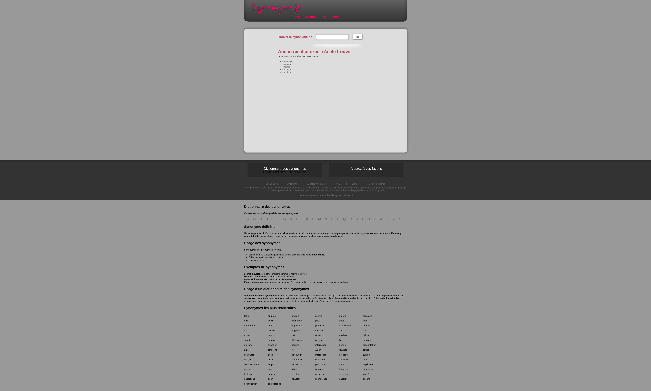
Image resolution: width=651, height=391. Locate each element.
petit (294, 335)
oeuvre (295, 345)
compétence (274, 383)
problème (297, 320)
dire (246, 330)
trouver (271, 330)
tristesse (248, 374)
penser (248, 369)
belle (270, 354)
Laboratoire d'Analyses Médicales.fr (336, 195)
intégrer (248, 359)
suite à (366, 354)
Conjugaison (272, 184)
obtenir (319, 335)
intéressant (321, 354)
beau (365, 359)
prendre (319, 325)
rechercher (321, 378)
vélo (304, 274)
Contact (355, 184)
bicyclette (257, 274)
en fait (342, 330)
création (296, 374)
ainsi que (344, 374)
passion (343, 378)
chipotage (287, 64)
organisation (250, 383)
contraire (367, 315)
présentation (369, 345)
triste (294, 369)
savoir (247, 340)
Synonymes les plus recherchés (270, 308)
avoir (270, 320)
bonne (342, 345)
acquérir (319, 374)
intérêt (366, 374)
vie (293, 349)
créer (365, 320)
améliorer (368, 369)
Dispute (248, 276)
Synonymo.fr (278, 9)
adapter (296, 378)
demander (249, 325)
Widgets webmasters (317, 184)
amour (366, 325)
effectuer (344, 359)
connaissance (251, 364)
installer (319, 330)
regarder (320, 369)
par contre (320, 364)
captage (286, 66)
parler (342, 364)
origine (319, 340)
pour (317, 320)
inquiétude (257, 282)
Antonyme (292, 184)
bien (270, 325)
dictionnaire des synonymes (262, 295)
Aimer (247, 279)
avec (270, 369)
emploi (271, 364)
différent (272, 349)
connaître (297, 359)
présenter (344, 354)
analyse (343, 335)
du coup (367, 340)
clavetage (287, 61)
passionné (249, 378)
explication (368, 364)
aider (318, 349)
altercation (260, 276)
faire (246, 315)
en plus (272, 315)
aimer (247, 335)
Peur (246, 282)
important (297, 325)
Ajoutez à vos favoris (366, 168)
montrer (272, 340)
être (246, 320)
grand (271, 359)
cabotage (286, 72)
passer (271, 374)
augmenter (297, 330)
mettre (318, 315)
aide (246, 349)
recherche (297, 364)
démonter (320, 359)
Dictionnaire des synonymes (285, 170)
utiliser (366, 335)
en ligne (248, 345)
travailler (343, 369)
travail (342, 320)
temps (271, 335)
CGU (339, 184)
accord (366, 378)
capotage (286, 69)
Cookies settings (377, 184)
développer (298, 340)
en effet (343, 315)
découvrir (297, 354)
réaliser (343, 349)
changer (272, 345)
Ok (357, 37)
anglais (295, 315)
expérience (345, 325)
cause (366, 349)
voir (365, 330)
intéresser (320, 345)
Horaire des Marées (307, 195)
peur (270, 378)
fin (340, 340)
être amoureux (261, 279)
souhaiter (249, 354)
